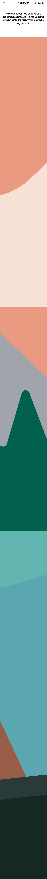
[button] (4, 3)
